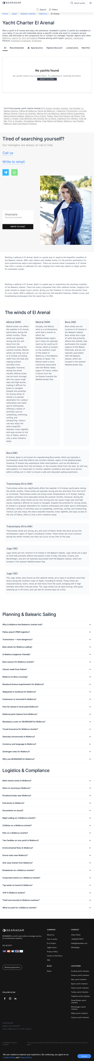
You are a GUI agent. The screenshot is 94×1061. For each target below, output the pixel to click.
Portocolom (71, 111)
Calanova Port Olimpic (67, 118)
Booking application (12, 967)
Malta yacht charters (79, 1013)
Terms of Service (82, 1043)
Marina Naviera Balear (14, 116)
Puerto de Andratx (27, 113)
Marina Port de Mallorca (48, 113)
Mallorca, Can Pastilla (74, 121)
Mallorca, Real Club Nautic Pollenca (20, 123)
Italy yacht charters (79, 979)
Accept (84, 1056)
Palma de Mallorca (27, 111)
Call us (7, 153)
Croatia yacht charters (80, 971)
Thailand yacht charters (80, 996)
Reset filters (47, 79)
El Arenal (47, 108)
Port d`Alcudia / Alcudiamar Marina (24, 121)
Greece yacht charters (80, 975)
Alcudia (56, 108)
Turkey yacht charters (79, 992)
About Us (50, 935)
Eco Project (51, 943)
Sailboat (68, 38)
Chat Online (75, 935)
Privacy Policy (52, 951)
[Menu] (91, 3)
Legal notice (52, 947)
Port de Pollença (29, 38)
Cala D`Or (16, 38)
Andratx (64, 108)
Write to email (13, 162)
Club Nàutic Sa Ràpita (52, 121)
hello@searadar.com (79, 943)
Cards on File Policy (54, 956)
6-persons (26, 40)
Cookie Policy (9, 1057)
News (49, 971)
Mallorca (43, 13)
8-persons (36, 40)
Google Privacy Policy (66, 1043)
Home (5, 13)
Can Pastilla (74, 108)
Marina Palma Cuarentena (72, 113)
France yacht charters (80, 988)
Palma (50, 116)
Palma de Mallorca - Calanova (51, 111)
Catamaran (78, 38)
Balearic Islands (28, 13)
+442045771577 (77, 939)
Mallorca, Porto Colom (35, 116)
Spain (14, 13)
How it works (52, 939)
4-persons (15, 40)
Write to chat (18, 226)
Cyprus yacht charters (80, 1017)
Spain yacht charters (79, 984)
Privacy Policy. (25, 1057)
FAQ (48, 960)
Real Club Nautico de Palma (67, 116)
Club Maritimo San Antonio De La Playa (37, 118)
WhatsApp (75, 947)
